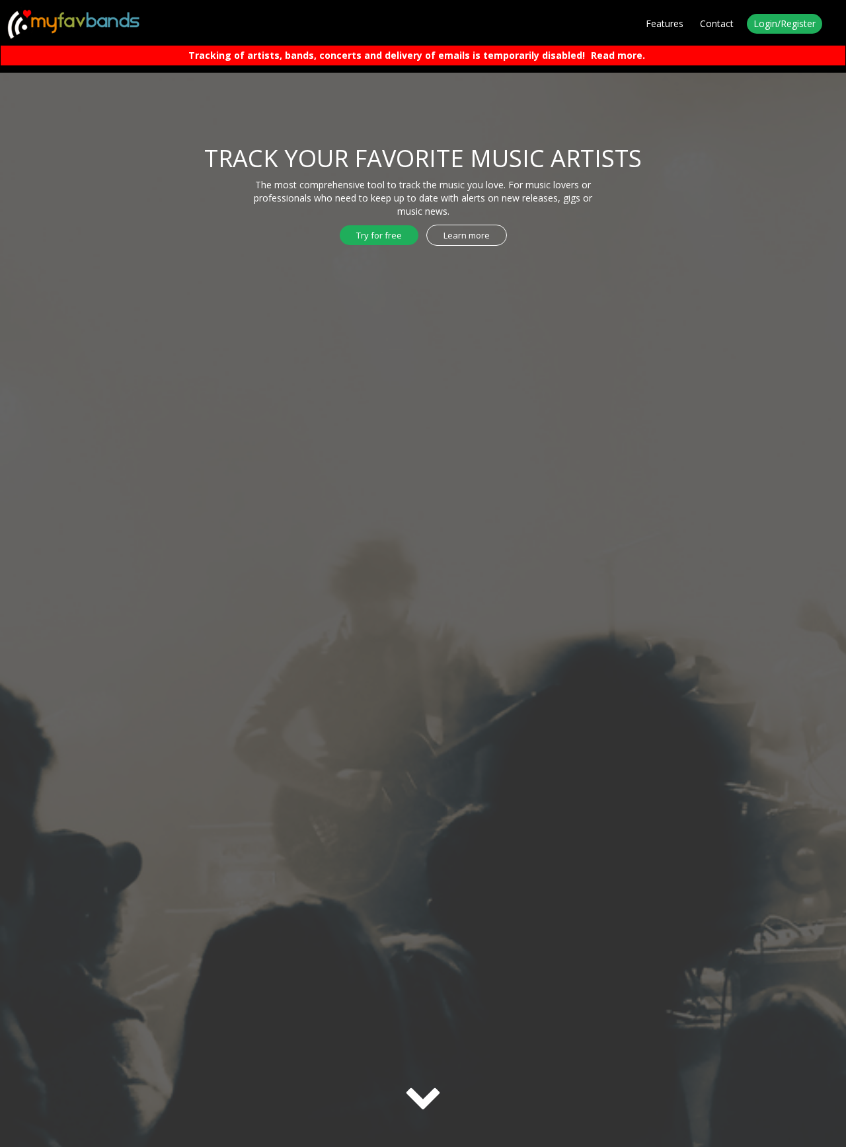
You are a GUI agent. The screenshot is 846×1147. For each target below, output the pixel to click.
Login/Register (784, 23)
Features (664, 23)
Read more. (618, 55)
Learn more (466, 235)
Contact (717, 23)
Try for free (379, 235)
